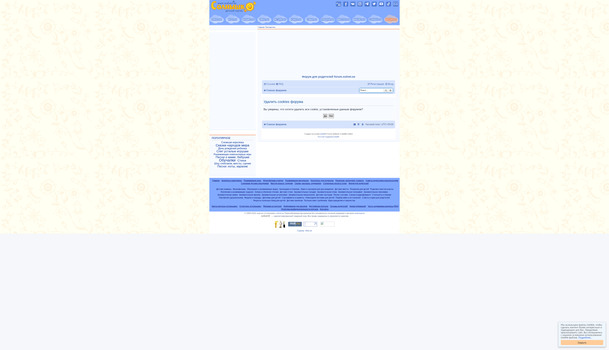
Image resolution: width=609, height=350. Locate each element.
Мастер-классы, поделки (282, 183)
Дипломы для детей (271, 198)
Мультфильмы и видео (273, 180)
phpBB (322, 134)
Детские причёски (295, 200)
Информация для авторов (295, 206)
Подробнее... (585, 337)
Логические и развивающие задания (237, 192)
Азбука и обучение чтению (267, 192)
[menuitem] (279, 84)
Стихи (241, 160)
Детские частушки (324, 195)
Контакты (324, 209)
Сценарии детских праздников (255, 183)
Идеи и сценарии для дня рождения (317, 189)
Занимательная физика (249, 195)
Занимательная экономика (376, 192)
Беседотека (270, 27)
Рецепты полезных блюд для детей (269, 200)
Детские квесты (342, 189)
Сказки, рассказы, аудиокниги (308, 183)
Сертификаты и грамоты (293, 198)
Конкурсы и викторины (232, 180)
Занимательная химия (227, 195)
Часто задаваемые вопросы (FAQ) (383, 206)
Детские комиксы (224, 189)
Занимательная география (350, 192)
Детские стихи (286, 192)
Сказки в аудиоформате (360, 195)
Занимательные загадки (305, 192)
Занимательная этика (327, 192)
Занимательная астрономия (274, 195)
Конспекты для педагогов (322, 180)
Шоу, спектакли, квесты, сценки (232, 163)
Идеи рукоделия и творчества (341, 200)
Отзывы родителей (339, 206)
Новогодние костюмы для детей (319, 198)
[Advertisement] (328, 52)
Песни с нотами (341, 195)
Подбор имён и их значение (348, 198)
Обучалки (227, 160)
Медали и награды (252, 198)
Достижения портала (318, 206)
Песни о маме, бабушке (232, 157)
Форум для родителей (359, 183)
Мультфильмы (239, 189)
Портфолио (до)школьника (231, 198)
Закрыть (582, 342)
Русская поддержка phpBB (328, 137)
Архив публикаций (358, 206)
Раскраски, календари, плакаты (349, 180)
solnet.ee (280, 213)
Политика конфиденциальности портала (299, 209)
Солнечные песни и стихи (335, 183)
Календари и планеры (289, 189)
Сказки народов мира (232, 145)
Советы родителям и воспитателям (382, 180)
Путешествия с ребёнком (315, 200)
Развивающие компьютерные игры (232, 154)
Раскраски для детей (359, 189)
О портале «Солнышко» (250, 206)
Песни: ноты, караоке (232, 166)
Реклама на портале (272, 206)
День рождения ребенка (232, 148)
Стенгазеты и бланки (381, 195)
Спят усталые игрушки (232, 151)
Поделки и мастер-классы (381, 189)
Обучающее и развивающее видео (262, 189)
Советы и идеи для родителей (376, 198)
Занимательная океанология (302, 195)
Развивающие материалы (297, 180)
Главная (261, 27)
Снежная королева (232, 142)
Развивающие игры (252, 180)
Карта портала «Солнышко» (225, 206)
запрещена (359, 213)
